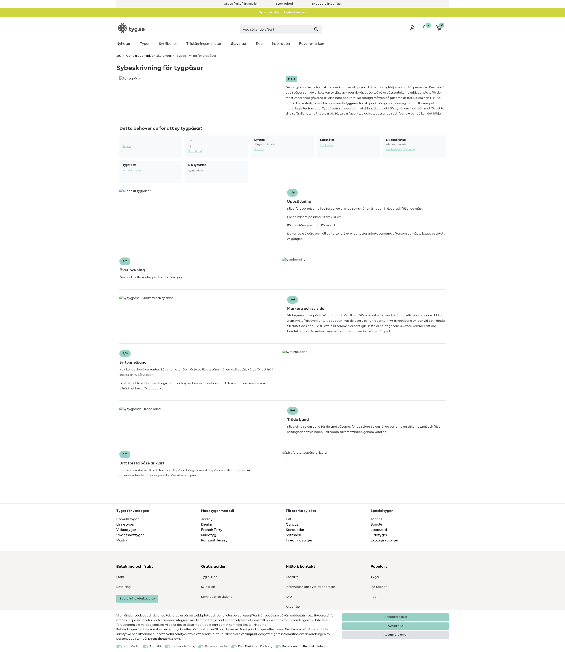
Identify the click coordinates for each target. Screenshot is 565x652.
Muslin (121, 540)
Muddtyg (208, 535)
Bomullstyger (127, 519)
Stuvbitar (239, 43)
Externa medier (216, 646)
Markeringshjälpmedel (400, 149)
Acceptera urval (395, 634)
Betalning (123, 586)
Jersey (207, 519)
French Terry (211, 530)
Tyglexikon (209, 577)
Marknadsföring (183, 646)
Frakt (120, 577)
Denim (206, 524)
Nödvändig (131, 646)
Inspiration (281, 43)
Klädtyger (379, 535)
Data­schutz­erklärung (164, 638)
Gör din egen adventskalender (148, 55)
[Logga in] (412, 27)
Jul (118, 55)
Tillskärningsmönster (203, 43)
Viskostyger (126, 530)
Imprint (252, 634)
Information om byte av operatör (310, 586)
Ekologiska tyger (385, 540)
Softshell (293, 535)
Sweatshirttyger (130, 535)
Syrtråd (259, 149)
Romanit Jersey (214, 540)
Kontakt (292, 577)
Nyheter (123, 43)
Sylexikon (208, 586)
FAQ (289, 596)
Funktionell (290, 646)
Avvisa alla (395, 626)
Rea (259, 43)
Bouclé (376, 524)
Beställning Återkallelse (137, 598)
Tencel (376, 519)
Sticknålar (326, 145)
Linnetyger (125, 524)
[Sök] (316, 29)
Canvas (292, 524)
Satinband (195, 151)
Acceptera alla (395, 616)
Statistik (155, 646)
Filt (288, 519)
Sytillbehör (168, 43)
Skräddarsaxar (132, 170)
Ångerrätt (293, 606)
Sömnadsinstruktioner (217, 596)
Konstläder (295, 530)
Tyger (145, 43)
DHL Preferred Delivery (255, 646)
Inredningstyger (299, 540)
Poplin (126, 146)
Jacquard (379, 530)
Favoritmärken (311, 43)
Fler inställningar (315, 646)
